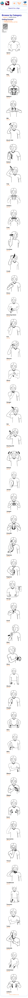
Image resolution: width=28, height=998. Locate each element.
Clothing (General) (8, 20)
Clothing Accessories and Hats (11, 22)
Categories (5, 17)
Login (19, 3)
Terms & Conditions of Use (14, 994)
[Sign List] (14, 3)
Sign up (19, 2)
